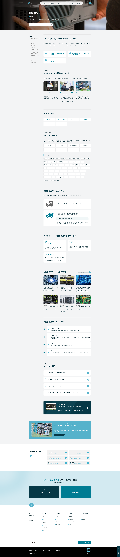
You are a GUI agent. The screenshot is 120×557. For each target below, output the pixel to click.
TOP (30, 513)
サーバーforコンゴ (85, 517)
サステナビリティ (72, 521)
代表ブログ (58, 516)
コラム (57, 519)
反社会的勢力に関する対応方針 (46, 550)
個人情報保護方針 (58, 550)
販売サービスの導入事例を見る (83, 272)
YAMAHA (65, 290)
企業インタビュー (61, 3)
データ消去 (44, 522)
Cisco (48, 309)
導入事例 (57, 522)
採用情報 (78, 3)
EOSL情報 (31, 518)
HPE (73, 309)
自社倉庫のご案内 (85, 519)
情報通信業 (53, 290)
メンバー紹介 (71, 519)
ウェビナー (58, 521)
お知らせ (67, 3)
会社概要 (70, 516)
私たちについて (71, 517)
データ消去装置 (45, 527)
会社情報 (73, 3)
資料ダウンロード (59, 524)
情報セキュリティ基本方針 (33, 550)
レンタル (44, 525)
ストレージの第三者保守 (46, 517)
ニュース (57, 517)
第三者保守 (45, 516)
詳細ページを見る (58, 434)
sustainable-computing (86, 516)
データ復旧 (45, 532)
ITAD (44, 519)
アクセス (70, 522)
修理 (44, 530)
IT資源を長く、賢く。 (85, 521)
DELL (48, 290)
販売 (45, 290)
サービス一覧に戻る (35, 455)
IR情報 (70, 524)
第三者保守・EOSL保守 (80, 290)
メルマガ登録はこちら (85, 542)
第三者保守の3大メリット (86, 522)
